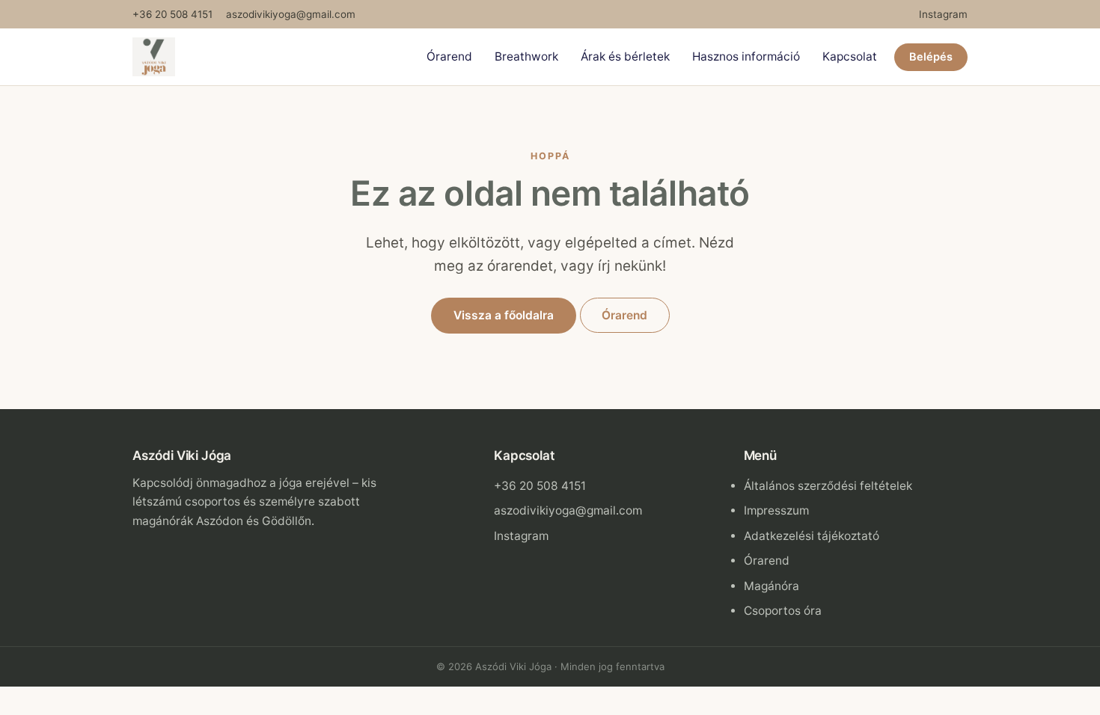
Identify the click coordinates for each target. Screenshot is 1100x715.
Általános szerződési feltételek (828, 486)
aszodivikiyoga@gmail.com (290, 14)
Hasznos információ (746, 56)
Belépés (931, 57)
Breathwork (526, 56)
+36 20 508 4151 (172, 14)
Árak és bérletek (625, 56)
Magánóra (771, 586)
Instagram (943, 14)
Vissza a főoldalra (503, 315)
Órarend (449, 56)
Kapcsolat (849, 56)
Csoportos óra (783, 611)
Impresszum (776, 510)
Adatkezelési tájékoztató (811, 536)
